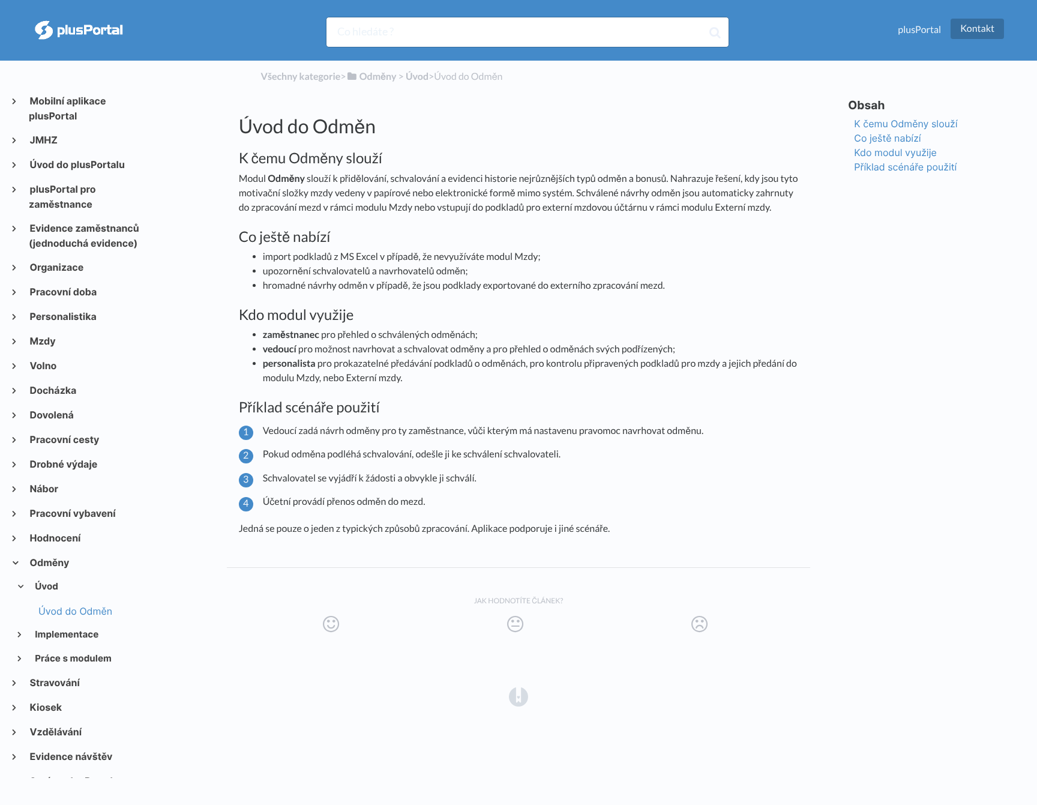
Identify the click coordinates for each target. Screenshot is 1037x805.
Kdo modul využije (895, 152)
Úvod (46, 586)
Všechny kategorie (301, 76)
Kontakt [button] (977, 28)
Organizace (56, 267)
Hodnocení (54, 538)
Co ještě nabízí (887, 138)
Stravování (54, 683)
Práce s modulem (73, 658)
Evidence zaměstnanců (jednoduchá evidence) (84, 235)
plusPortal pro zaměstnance (62, 196)
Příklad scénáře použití (905, 167)
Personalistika (63, 316)
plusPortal (919, 29)
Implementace (66, 634)
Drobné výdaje (63, 464)
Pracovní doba (63, 292)
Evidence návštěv (71, 756)
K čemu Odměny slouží (905, 124)
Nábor (43, 489)
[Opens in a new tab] (518, 696)
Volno (42, 366)
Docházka (52, 390)
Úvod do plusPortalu (77, 164)
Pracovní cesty (64, 439)
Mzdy (42, 341)
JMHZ (43, 140)
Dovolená (51, 415)
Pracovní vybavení (72, 513)
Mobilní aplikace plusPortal (67, 108)
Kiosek (45, 707)
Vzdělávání (55, 732)
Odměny (49, 562)
